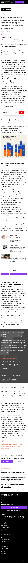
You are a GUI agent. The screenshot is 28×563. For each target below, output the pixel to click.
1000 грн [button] (19, 365)
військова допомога (7, 444)
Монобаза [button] (5, 379)
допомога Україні (18, 444)
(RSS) (5, 523)
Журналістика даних (6, 534)
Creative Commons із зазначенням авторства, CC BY (15, 557)
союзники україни (15, 446)
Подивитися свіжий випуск (14, 510)
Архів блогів (4, 551)
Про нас (3, 522)
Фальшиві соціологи (6, 538)
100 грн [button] (4, 365)
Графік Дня (4, 550)
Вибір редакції (4, 529)
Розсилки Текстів (5, 527)
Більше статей (5, 468)
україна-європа (6, 448)
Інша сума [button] (4, 368)
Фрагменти (4, 525)
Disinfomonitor (4, 541)
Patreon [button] (4, 375)
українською (10, 559)
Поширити (6, 34)
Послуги (3, 536)
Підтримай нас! (4, 546)
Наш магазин (4, 548)
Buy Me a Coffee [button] (15, 375)
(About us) (7, 522)
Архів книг (3, 553)
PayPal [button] (14, 379)
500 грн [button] (11, 365)
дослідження (5, 446)
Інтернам (3, 543)
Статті (2, 523)
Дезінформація (5, 539)
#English (3, 531)
